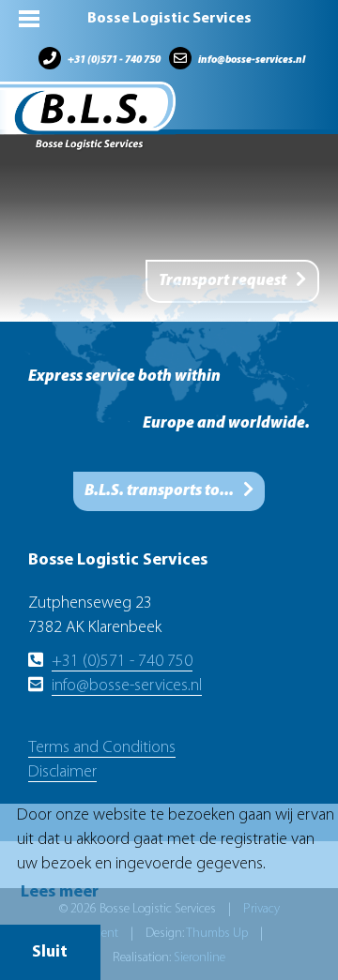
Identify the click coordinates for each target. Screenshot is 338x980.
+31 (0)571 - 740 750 (114, 60)
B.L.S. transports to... (159, 491)
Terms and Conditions (102, 748)
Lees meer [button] (60, 892)
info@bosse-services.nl (251, 60)
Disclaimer (62, 772)
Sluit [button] (50, 952)
